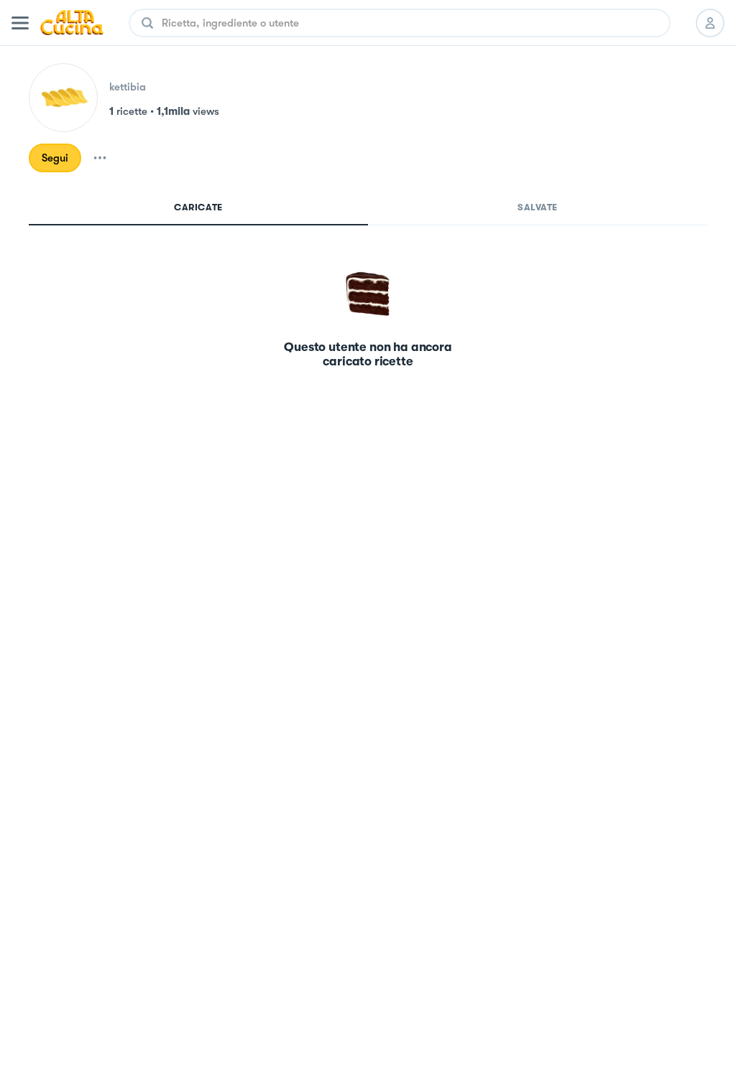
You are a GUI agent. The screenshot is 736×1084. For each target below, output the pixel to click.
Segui (55, 157)
